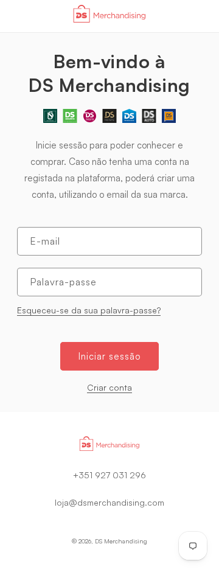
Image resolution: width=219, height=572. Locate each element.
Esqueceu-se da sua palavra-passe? (89, 310)
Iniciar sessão (109, 356)
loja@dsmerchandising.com (109, 502)
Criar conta (109, 387)
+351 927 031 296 (109, 475)
